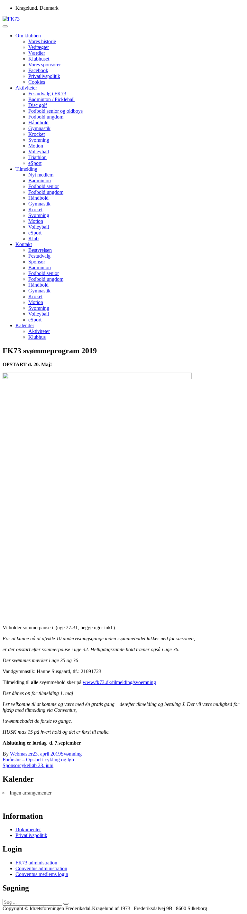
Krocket (36, 134)
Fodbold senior (43, 186)
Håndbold (38, 122)
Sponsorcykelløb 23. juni (28, 765)
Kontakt (23, 244)
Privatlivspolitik (44, 76)
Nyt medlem (40, 174)
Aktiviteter (26, 87)
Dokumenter (28, 829)
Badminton (39, 180)
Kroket (35, 209)
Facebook (38, 70)
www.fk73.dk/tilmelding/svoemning (119, 682)
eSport (34, 163)
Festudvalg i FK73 (47, 93)
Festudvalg (39, 256)
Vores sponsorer (44, 64)
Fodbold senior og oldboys (55, 111)
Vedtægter (38, 47)
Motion (35, 145)
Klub (33, 238)
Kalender (24, 325)
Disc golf (37, 105)
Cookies (36, 82)
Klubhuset (38, 59)
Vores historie (42, 41)
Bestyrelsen (40, 250)
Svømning (38, 140)
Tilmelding (26, 169)
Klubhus (37, 337)
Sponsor (36, 261)
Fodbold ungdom (45, 116)
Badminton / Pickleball (51, 99)
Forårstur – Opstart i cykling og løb (38, 759)
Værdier (36, 53)
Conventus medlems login (41, 874)
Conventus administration (41, 868)
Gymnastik (39, 128)
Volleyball (38, 151)
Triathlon (37, 157)
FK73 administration (36, 862)
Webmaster (21, 754)
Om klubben (28, 35)
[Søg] (66, 904)
